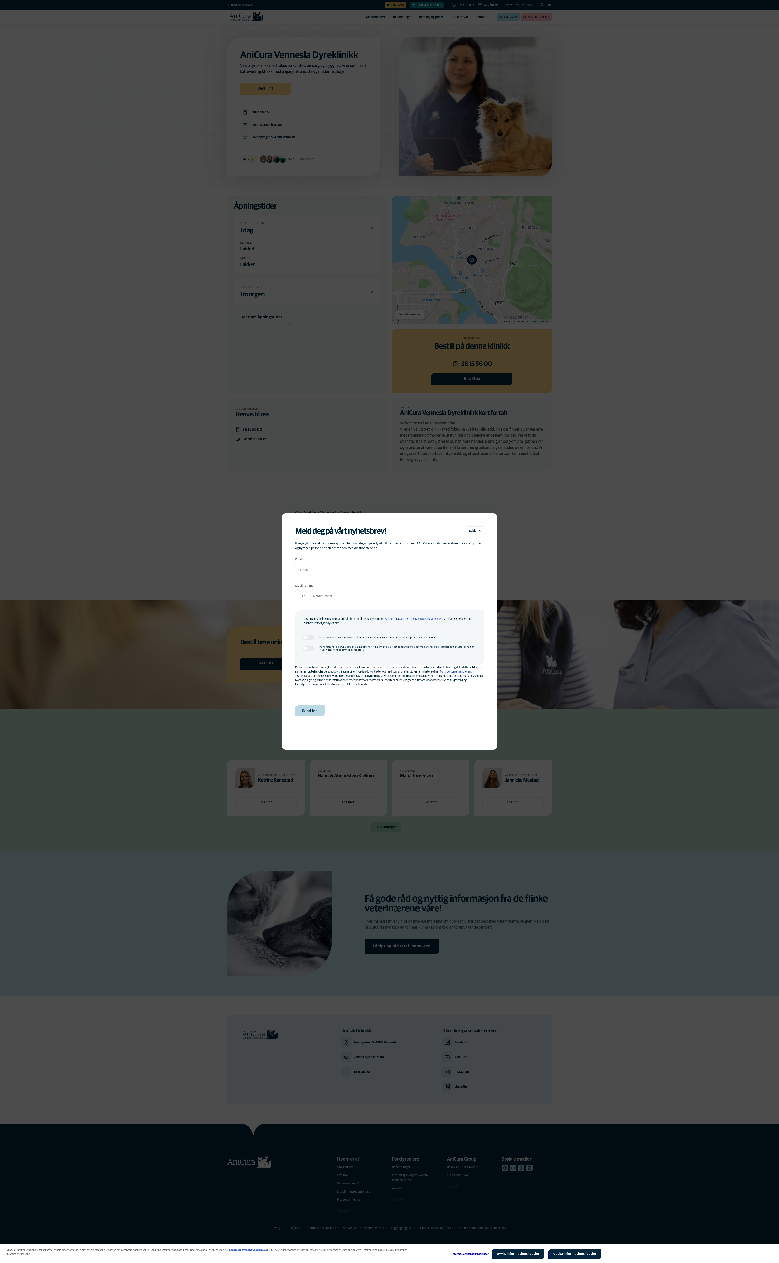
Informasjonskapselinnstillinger (470, 1254)
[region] (389, 1253)
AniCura (389, 618)
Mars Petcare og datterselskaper (417, 618)
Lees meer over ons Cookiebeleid (248, 1250)
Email (299, 559)
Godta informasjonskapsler (574, 1253)
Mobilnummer (305, 585)
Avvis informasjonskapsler (518, 1253)
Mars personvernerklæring (455, 671)
